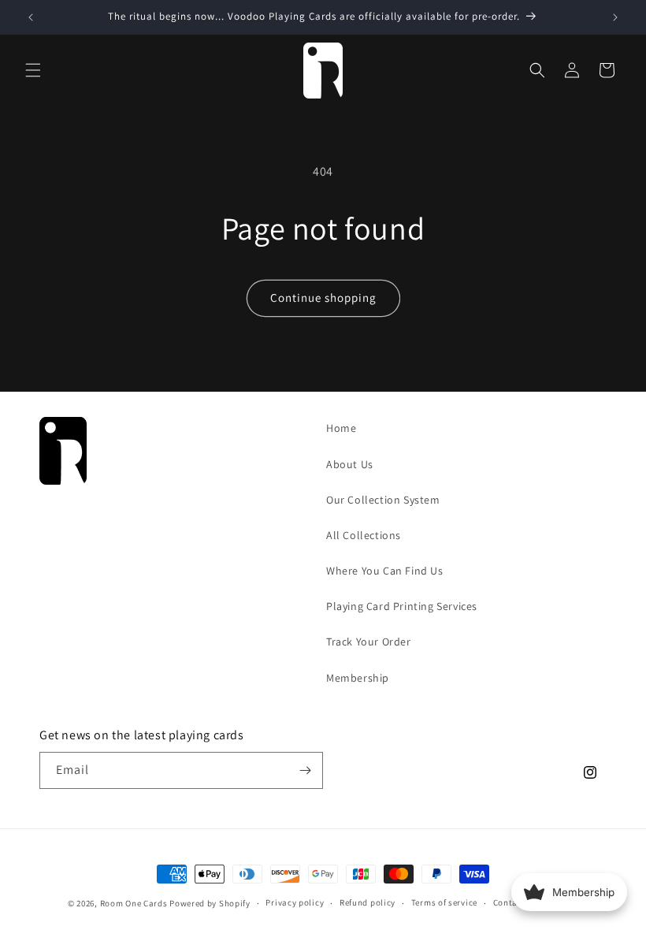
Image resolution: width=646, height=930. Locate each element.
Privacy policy (294, 902)
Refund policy (367, 902)
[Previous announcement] (30, 17)
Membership (357, 678)
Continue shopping (323, 297)
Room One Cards (134, 903)
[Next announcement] (615, 17)
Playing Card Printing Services (401, 606)
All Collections (363, 535)
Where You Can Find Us (385, 571)
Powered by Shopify (210, 903)
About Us (349, 464)
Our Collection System (383, 500)
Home (341, 428)
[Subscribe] (305, 770)
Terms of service (444, 902)
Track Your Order (368, 641)
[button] (33, 70)
